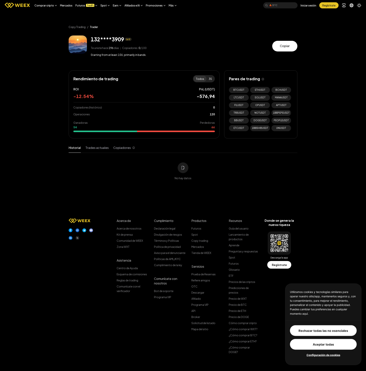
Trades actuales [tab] (97, 148)
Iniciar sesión (308, 5)
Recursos (235, 221)
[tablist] (102, 148)
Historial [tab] (75, 148)
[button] (46, 5)
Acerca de (124, 221)
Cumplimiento (163, 221)
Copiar (285, 46)
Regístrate (279, 265)
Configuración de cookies (323, 354)
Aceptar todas (323, 344)
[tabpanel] (183, 168)
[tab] (124, 148)
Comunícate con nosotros (165, 281)
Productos (198, 221)
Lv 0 (128, 39)
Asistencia (124, 260)
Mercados (66, 5)
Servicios (197, 266)
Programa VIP (162, 297)
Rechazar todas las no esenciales (323, 330)
